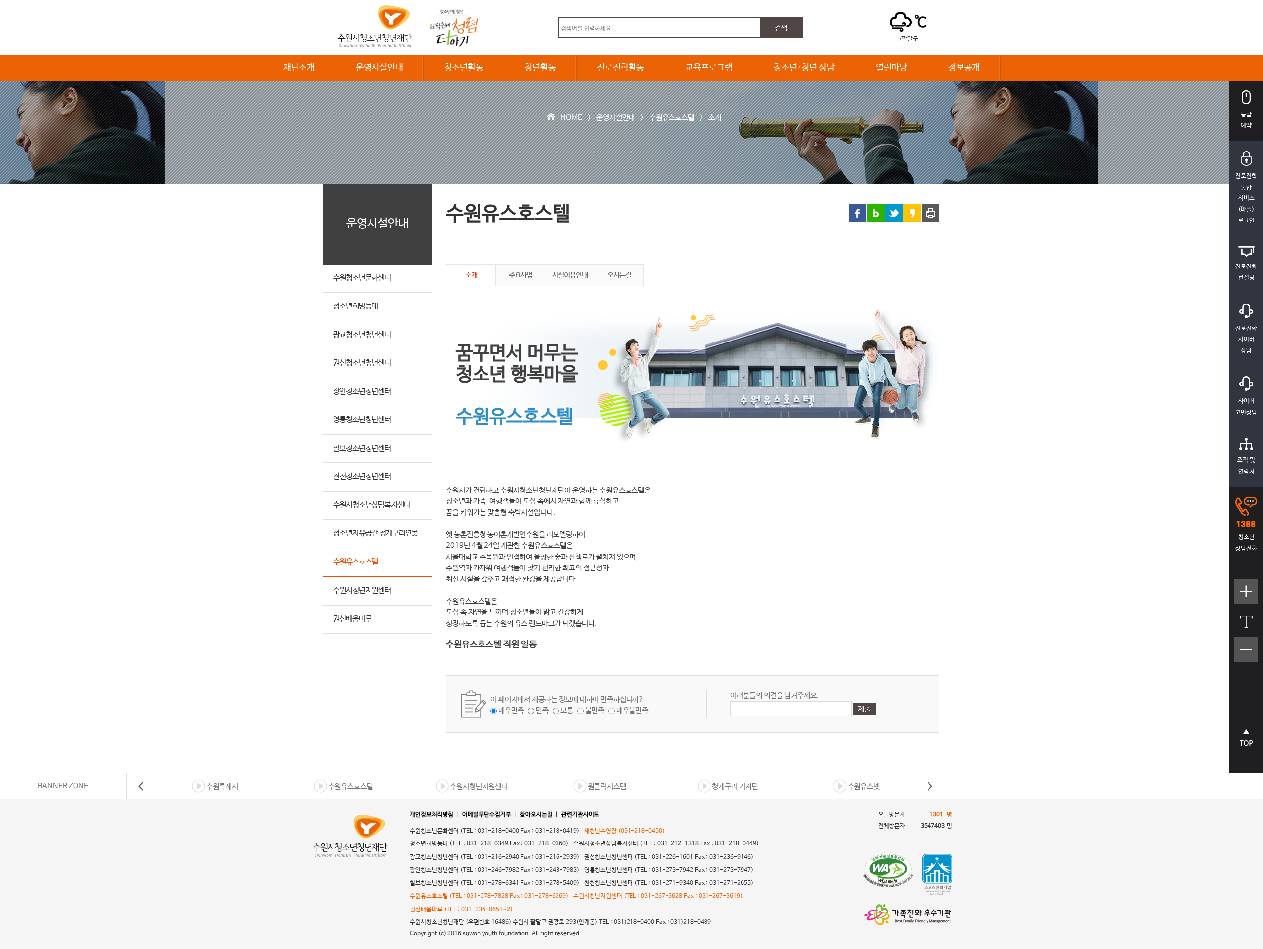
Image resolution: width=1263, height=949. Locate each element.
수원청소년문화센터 (362, 278)
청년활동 (540, 68)
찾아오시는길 (536, 814)
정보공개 (964, 68)
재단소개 (299, 68)
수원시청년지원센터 (362, 590)
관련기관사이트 (580, 814)
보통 (566, 710)
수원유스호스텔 (671, 118)
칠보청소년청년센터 (362, 448)
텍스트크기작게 (1246, 654)
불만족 (594, 710)
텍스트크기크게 (1246, 596)
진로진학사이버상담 (1246, 339)
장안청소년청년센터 (362, 391)
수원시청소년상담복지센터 (371, 505)
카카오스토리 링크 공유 (912, 213)
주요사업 (520, 275)
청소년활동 (463, 68)
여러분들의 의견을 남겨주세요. (774, 695)
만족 (542, 710)
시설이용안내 (570, 275)
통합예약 (1246, 120)
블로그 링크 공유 (876, 213)
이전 (141, 786)
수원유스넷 (864, 786)
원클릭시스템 (607, 786)
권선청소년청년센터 (362, 363)
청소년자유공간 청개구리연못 (375, 533)
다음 (929, 786)
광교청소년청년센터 (362, 335)
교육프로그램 (709, 68)
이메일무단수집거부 (486, 814)
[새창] (888, 874)
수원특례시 (222, 786)
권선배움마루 (352, 619)
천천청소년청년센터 (362, 476)
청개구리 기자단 (735, 786)
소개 (714, 118)
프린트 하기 (930, 213)
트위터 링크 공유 (894, 213)
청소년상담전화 (1246, 543)
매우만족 (511, 710)
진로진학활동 (620, 68)
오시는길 (619, 275)
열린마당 (891, 68)
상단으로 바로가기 (1246, 742)
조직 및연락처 (1246, 466)
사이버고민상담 (1246, 407)
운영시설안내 (379, 68)
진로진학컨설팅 (1246, 273)
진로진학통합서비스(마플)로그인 (1246, 198)
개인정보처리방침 (431, 814)
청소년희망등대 (355, 306)
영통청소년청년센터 (362, 419)
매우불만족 (632, 710)
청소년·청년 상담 (804, 68)
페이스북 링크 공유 (857, 213)
